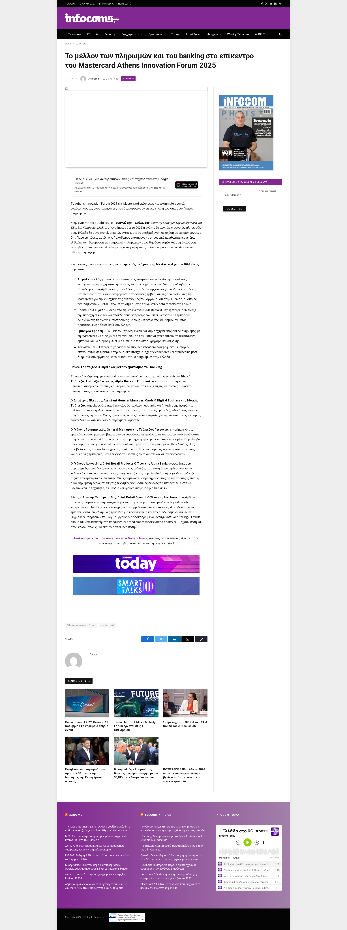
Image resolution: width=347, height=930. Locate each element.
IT (88, 34)
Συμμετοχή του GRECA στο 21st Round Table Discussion (185, 724)
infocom (95, 78)
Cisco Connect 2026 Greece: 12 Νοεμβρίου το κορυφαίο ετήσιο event (86, 726)
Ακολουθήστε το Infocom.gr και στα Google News (110, 538)
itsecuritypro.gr (157, 814)
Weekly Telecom (238, 34)
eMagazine (214, 34)
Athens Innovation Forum (81, 625)
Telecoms (74, 34)
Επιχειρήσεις (130, 34)
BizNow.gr (76, 814)
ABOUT (71, 3)
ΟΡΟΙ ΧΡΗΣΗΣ (87, 3)
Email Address (232, 195)
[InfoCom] (92, 18)
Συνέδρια (128, 78)
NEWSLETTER (125, 3)
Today (175, 34)
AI (97, 34)
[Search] (280, 34)
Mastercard (107, 625)
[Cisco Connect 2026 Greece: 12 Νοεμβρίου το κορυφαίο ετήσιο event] (87, 703)
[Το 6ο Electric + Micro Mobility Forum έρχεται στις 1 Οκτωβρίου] (136, 703)
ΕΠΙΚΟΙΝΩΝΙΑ (106, 3)
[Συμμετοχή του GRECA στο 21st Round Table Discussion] (185, 703)
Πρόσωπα (155, 34)
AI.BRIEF (260, 34)
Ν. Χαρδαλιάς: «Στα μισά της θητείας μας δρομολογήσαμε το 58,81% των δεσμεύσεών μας (136, 773)
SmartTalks (192, 34)
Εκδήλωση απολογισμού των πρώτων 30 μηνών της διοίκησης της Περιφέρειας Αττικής (85, 775)
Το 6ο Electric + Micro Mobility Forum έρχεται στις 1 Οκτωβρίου (135, 726)
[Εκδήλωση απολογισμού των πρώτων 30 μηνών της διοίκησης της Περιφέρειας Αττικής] (87, 751)
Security (110, 34)
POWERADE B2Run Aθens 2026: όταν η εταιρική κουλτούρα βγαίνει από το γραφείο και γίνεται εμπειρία (184, 775)
